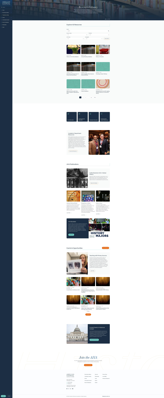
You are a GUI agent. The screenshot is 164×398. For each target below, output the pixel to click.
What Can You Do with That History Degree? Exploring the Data (73, 92)
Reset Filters (107, 38)
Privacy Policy (105, 392)
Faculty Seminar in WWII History (102, 289)
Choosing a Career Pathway (101, 73)
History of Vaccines (100, 56)
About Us (96, 392)
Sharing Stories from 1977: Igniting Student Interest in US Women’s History (103, 92)
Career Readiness (84, 91)
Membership (97, 394)
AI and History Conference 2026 (73, 289)
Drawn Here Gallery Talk (86, 326)
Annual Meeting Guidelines (86, 56)
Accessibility (105, 394)
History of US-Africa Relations (73, 56)
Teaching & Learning (88, 394)
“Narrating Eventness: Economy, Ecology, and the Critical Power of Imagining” (88, 291)
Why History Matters (88, 392)
